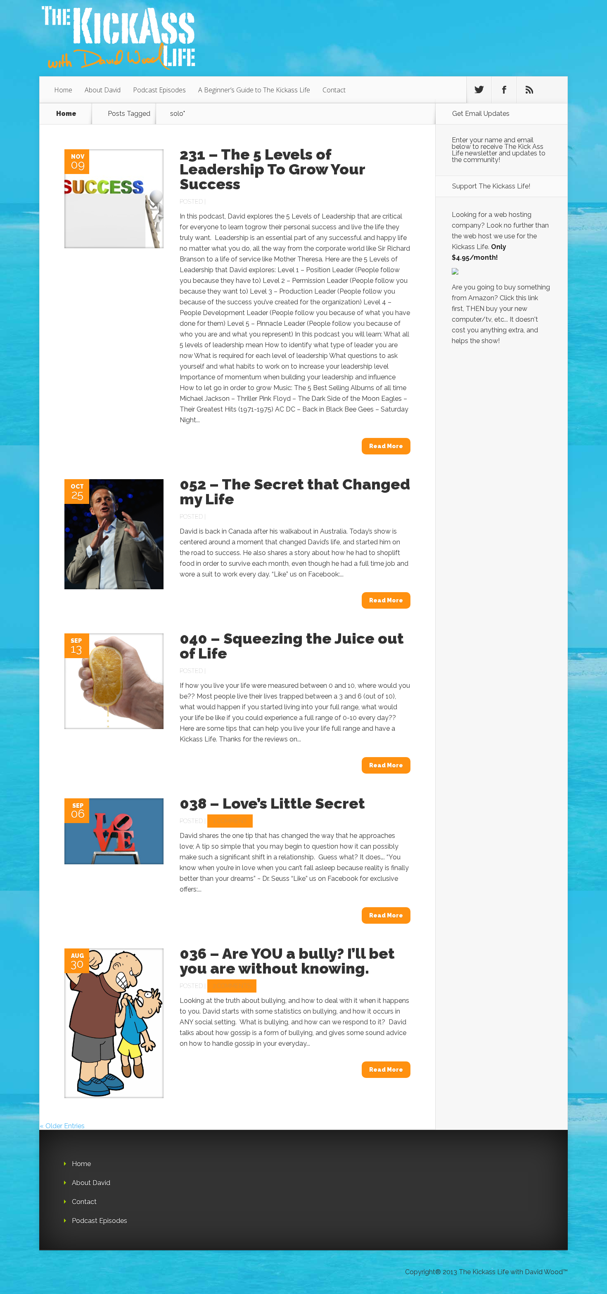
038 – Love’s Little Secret (272, 803)
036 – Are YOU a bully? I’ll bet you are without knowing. (287, 961)
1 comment (230, 821)
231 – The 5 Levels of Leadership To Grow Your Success (272, 169)
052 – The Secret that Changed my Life (295, 491)
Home (63, 89)
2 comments (232, 986)
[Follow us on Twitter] (479, 90)
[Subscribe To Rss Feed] (529, 90)
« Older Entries (62, 1126)
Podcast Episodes (159, 89)
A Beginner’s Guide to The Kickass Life (254, 89)
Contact (334, 89)
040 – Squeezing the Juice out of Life (292, 646)
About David (103, 89)
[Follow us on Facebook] (504, 90)
